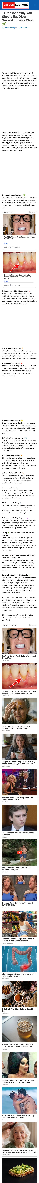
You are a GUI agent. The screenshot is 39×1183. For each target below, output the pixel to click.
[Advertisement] (19, 51)
